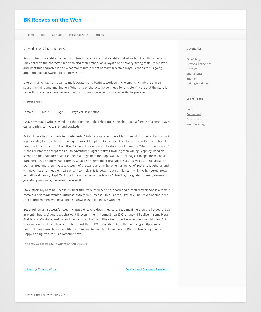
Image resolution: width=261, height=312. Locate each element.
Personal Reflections (199, 64)
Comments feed (196, 119)
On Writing (59, 244)
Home (31, 35)
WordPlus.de (57, 295)
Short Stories (194, 74)
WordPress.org (196, 124)
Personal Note (78, 35)
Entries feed (194, 114)
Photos (99, 35)
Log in (190, 109)
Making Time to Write (39, 269)
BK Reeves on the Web (52, 19)
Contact (57, 35)
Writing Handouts (197, 83)
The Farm (192, 78)
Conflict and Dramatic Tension (147, 269)
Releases (192, 69)
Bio (43, 35)
